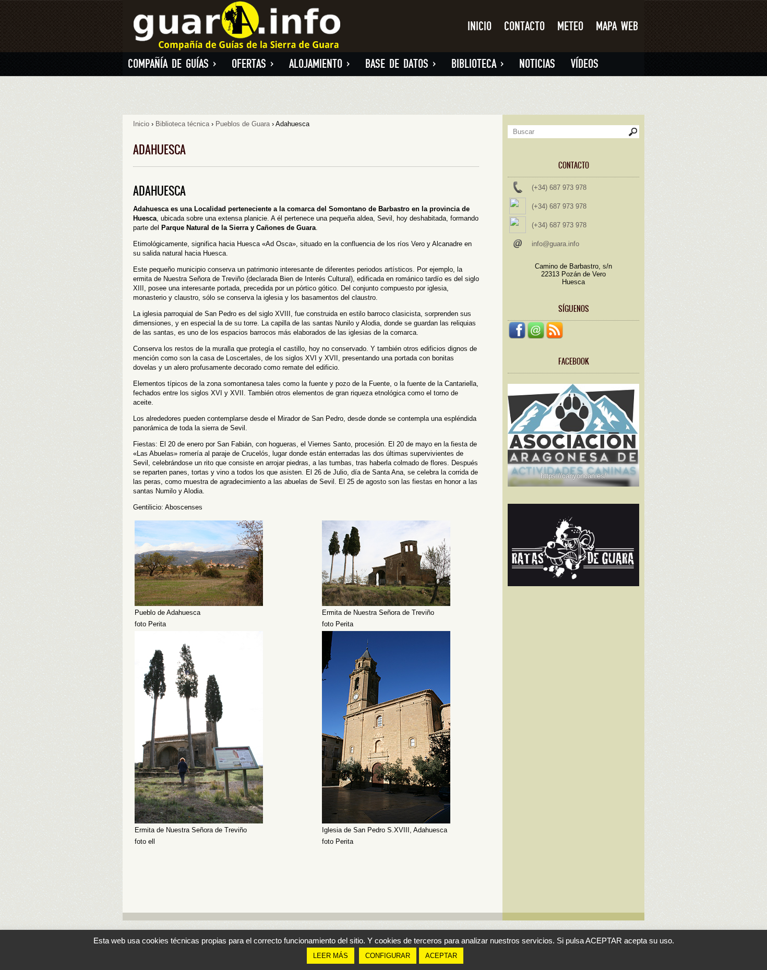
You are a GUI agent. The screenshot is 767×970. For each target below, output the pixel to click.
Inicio (480, 26)
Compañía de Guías (172, 63)
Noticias (537, 63)
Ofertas (252, 63)
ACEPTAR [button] (441, 956)
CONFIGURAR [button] (387, 956)
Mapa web (617, 26)
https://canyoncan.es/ (573, 476)
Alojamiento (319, 63)
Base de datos (400, 63)
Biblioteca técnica (182, 124)
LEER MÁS (330, 956)
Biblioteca (477, 63)
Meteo (570, 26)
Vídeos (584, 63)
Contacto (524, 26)
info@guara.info (555, 244)
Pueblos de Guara (242, 124)
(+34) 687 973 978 (559, 187)
